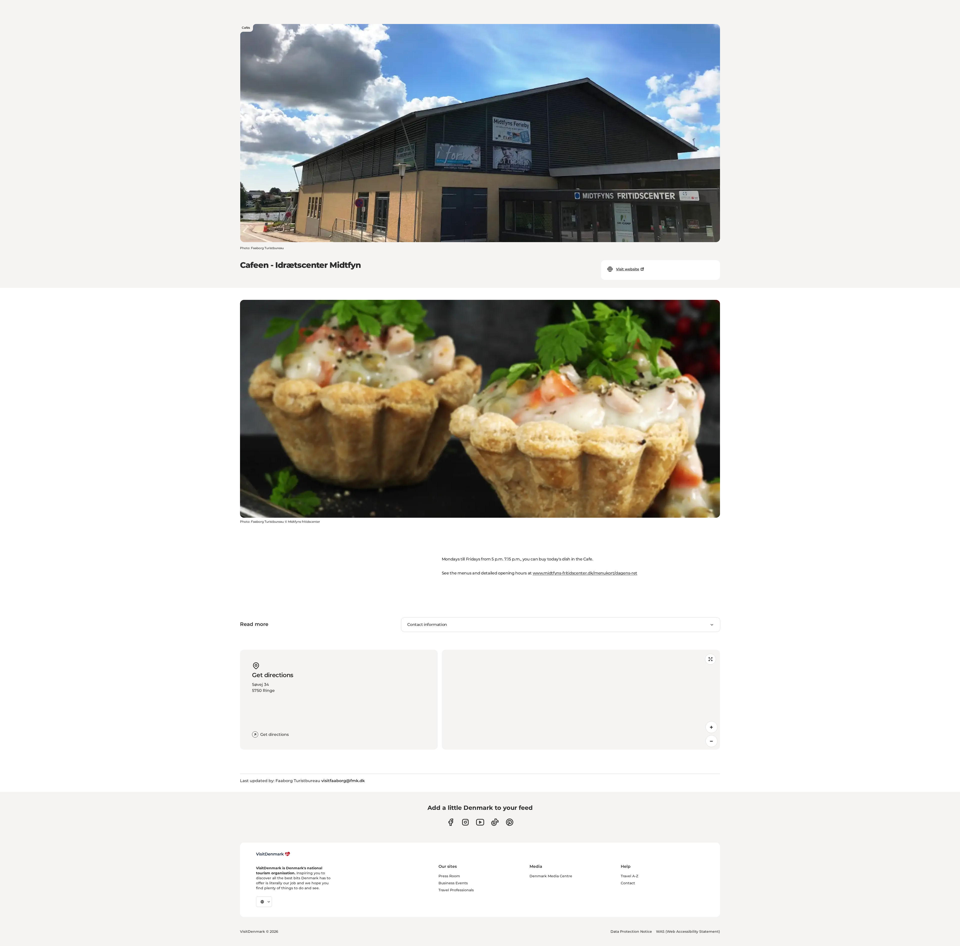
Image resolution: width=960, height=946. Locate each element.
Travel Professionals (456, 890)
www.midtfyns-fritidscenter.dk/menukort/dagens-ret (585, 573)
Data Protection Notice (631, 931)
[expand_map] (710, 659)
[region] (581, 700)
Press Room (449, 876)
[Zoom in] (712, 727)
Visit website (627, 269)
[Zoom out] (712, 741)
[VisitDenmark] (273, 854)
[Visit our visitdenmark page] (480, 822)
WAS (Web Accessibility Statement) (688, 931)
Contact (628, 883)
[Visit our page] (465, 822)
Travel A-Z (629, 876)
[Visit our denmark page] (450, 822)
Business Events (453, 883)
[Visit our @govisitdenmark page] (494, 822)
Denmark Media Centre (551, 876)
